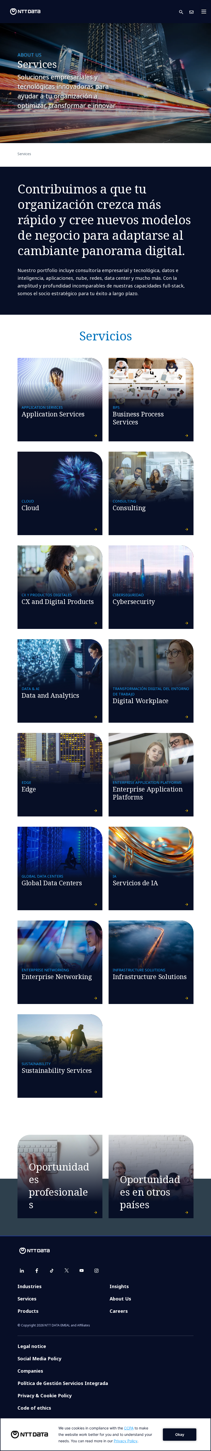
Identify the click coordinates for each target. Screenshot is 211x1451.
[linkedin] (21, 1270)
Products (28, 1311)
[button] (184, 11)
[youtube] (81, 1270)
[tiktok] (51, 1270)
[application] (105, 1434)
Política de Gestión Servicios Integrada (62, 1383)
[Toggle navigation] (205, 11)
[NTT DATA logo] (21, 11)
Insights (119, 1286)
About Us (120, 1299)
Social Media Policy (39, 1358)
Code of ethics (34, 1408)
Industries (29, 1286)
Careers (119, 1311)
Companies (30, 1371)
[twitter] (66, 1270)
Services (27, 1299)
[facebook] (36, 1270)
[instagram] (96, 1270)
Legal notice (31, 1346)
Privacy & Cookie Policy (44, 1395)
